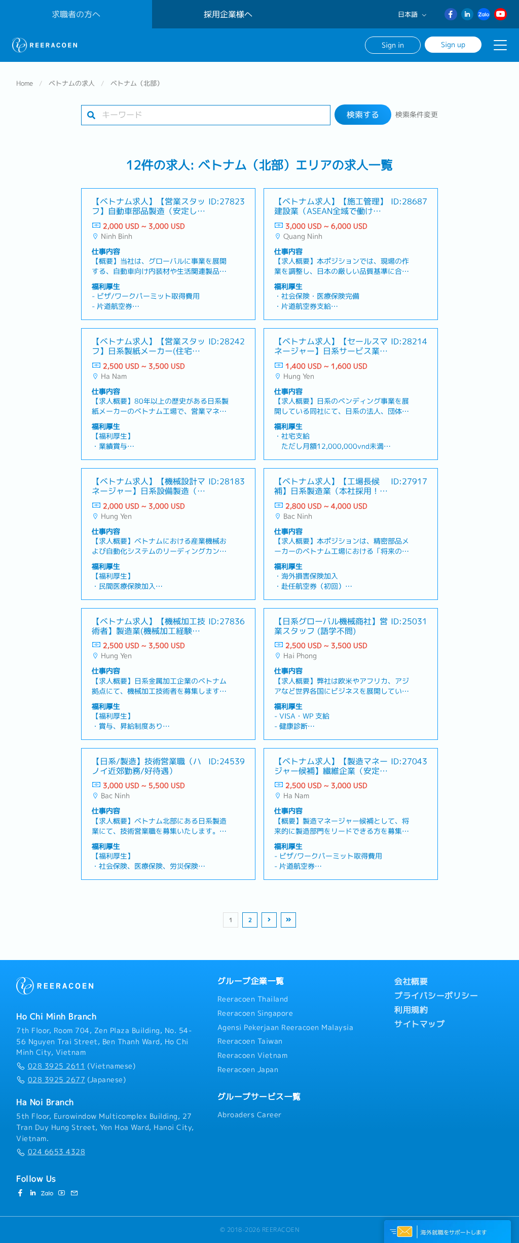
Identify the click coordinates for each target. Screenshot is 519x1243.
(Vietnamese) (81, 1066)
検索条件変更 (416, 115)
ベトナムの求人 (72, 83)
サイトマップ (419, 1024)
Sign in (393, 45)
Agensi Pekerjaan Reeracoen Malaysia (285, 1027)
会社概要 (411, 981)
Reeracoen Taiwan (250, 1041)
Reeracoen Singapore (255, 1013)
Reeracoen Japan (248, 1069)
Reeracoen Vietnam (252, 1055)
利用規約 (411, 1010)
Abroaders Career (249, 1115)
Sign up (453, 44)
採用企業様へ (228, 14)
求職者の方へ (76, 14)
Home (24, 83)
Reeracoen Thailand (252, 999)
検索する (363, 114)
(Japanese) (77, 1080)
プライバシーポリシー (436, 995)
